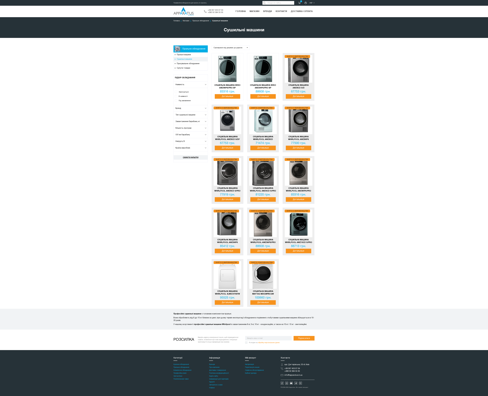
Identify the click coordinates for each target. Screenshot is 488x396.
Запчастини (177, 376)
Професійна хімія (179, 373)
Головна (240, 11)
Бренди (267, 11)
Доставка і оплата (302, 11)
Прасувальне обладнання (188, 63)
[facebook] (282, 383)
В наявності (183, 96)
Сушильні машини (184, 59)
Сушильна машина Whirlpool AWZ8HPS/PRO (298, 190)
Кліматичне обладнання (182, 370)
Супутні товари (183, 68)
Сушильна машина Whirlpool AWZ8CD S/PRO (227, 190)
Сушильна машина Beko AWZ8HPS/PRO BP (227, 86)
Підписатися (304, 338)
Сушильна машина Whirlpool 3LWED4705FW (227, 293)
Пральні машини (184, 55)
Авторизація (249, 364)
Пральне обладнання (200, 21)
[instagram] (286, 383)
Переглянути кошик (252, 367)
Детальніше (227, 96)
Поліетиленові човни (181, 379)
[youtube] (291, 383)
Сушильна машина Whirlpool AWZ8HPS (298, 138)
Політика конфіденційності (219, 373)
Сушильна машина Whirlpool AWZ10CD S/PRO (298, 241)
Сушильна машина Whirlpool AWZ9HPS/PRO (263, 241)
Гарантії (212, 382)
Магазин (254, 11)
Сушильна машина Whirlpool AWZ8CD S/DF (227, 138)
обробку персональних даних (269, 342)
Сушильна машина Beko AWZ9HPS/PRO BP (263, 86)
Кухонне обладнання (181, 364)
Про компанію (214, 367)
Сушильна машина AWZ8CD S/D (298, 86)
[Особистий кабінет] (305, 3)
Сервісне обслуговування (254, 370)
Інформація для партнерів (218, 379)
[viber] (300, 383)
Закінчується (184, 92)
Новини (212, 387)
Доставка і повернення (217, 370)
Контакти (281, 11)
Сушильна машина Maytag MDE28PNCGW (263, 293)
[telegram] (295, 383)
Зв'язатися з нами (216, 385)
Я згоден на (264, 342)
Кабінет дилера (250, 373)
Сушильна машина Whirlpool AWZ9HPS (227, 241)
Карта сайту (213, 376)
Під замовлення (185, 100)
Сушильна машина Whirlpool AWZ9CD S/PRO (263, 190)
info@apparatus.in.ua (293, 375)
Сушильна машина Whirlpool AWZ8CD (263, 138)
